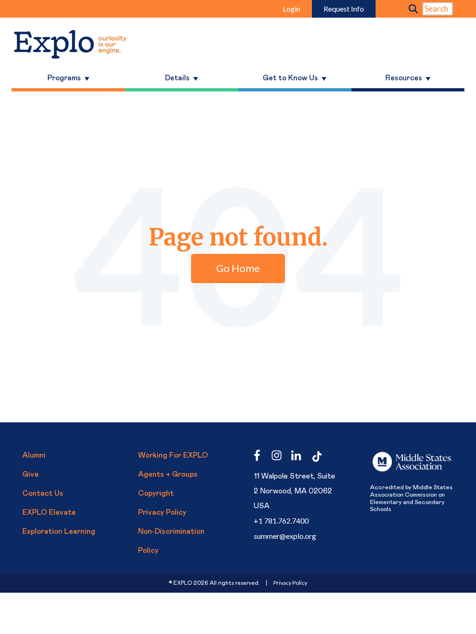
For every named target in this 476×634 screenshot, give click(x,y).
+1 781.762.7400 (281, 520)
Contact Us (42, 493)
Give (30, 474)
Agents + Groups (168, 474)
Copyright (156, 493)
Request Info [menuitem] (344, 8)
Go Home (238, 268)
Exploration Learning (58, 531)
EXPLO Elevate (49, 512)
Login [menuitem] (291, 8)
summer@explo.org (285, 535)
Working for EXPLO (173, 455)
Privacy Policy (162, 512)
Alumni (34, 455)
